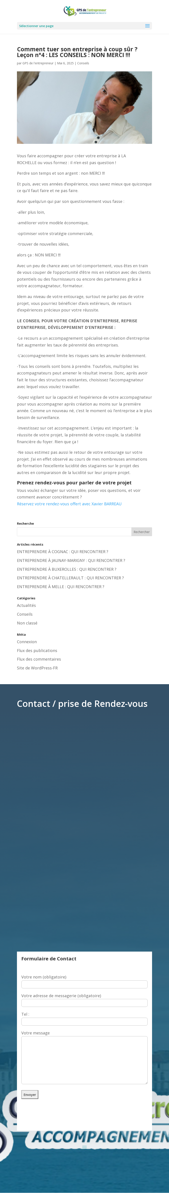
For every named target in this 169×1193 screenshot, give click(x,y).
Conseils (83, 63)
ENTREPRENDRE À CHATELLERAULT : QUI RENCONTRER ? (70, 577)
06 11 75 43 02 (113, 1122)
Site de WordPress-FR (37, 668)
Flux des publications (37, 650)
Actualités (26, 605)
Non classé (27, 623)
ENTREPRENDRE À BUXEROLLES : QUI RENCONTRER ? (66, 569)
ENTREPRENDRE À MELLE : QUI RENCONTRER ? (60, 586)
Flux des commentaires (39, 659)
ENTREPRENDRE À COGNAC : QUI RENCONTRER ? (62, 551)
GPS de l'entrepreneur (37, 63)
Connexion (27, 641)
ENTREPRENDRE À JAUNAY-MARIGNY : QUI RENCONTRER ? (71, 560)
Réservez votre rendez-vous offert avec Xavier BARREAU (69, 503)
